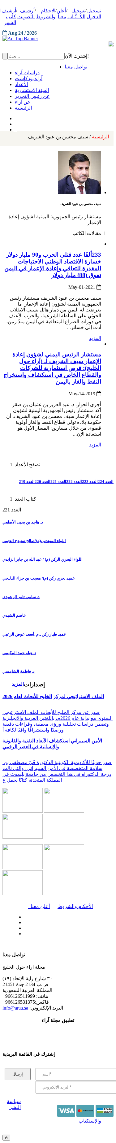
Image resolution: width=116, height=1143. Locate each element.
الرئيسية (68, 136)
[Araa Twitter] (15, 123)
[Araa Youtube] (15, 128)
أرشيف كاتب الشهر (9, 16)
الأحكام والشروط (75, 906)
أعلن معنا (39, 906)
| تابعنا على (40, 934)
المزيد (95, 338)
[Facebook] (14, 117)
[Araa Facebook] (23, 915)
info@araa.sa (15, 1007)
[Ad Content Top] (58, 38)
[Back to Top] (6, 1138)
